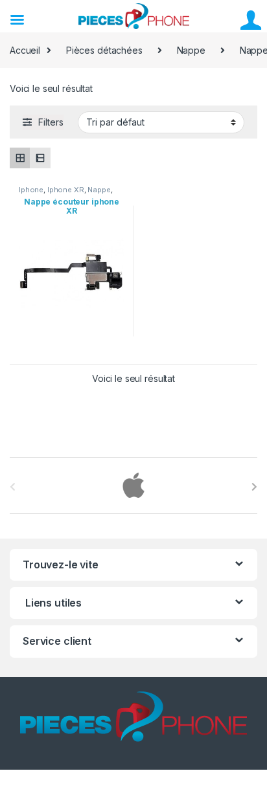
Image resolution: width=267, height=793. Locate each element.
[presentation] (254, 486)
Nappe (191, 50)
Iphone (31, 189)
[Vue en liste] (40, 158)
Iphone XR (65, 189)
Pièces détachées (104, 50)
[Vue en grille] (20, 158)
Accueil (25, 50)
